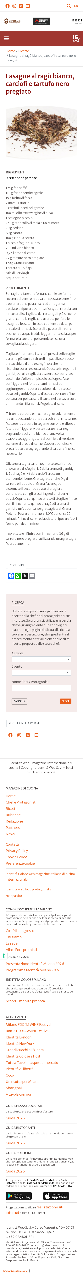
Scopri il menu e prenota (25, 1001)
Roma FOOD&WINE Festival (28, 1031)
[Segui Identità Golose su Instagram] (14, 6)
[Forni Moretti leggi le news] (41, 21)
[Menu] (6, 38)
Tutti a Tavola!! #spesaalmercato (32, 1062)
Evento (17, 666)
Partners (13, 827)
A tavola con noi (18, 1094)
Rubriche (13, 815)
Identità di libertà (20, 1069)
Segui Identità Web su (24, 723)
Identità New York (20, 1043)
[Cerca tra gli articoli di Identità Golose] (69, 6)
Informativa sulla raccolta (15, 1271)
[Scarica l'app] (19, 1195)
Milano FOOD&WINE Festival (28, 1024)
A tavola (17, 653)
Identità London (19, 1037)
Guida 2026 (15, 1118)
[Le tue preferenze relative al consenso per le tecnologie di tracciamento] (3, 955)
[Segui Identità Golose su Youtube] (27, 6)
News (10, 834)
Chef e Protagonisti (21, 802)
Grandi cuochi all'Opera (25, 1050)
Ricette (23, 51)
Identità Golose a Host (23, 1056)
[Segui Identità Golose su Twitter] (21, 6)
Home (10, 51)
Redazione (14, 821)
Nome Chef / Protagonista (31, 682)
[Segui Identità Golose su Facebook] (7, 6)
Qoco (10, 1075)
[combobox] (41, 688)
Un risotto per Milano (23, 1081)
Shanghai (14, 1088)
